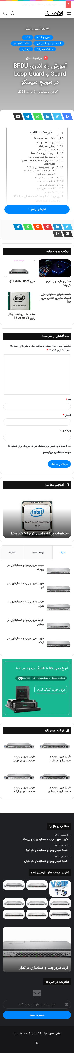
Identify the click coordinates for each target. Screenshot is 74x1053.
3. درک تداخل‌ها (47, 185)
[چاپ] (56, 234)
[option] (37, 515)
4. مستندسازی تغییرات (44, 188)
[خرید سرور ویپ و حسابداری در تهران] (58, 607)
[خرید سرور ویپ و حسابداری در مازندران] (60, 914)
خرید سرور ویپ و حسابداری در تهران (25, 603)
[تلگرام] (27, 116)
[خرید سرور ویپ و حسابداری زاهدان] (14, 903)
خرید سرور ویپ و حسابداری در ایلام (25, 640)
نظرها (12, 552)
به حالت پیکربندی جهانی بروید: (42, 157)
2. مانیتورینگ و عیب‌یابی (44, 181)
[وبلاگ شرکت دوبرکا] (53, 13)
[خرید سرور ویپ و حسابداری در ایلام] (58, 644)
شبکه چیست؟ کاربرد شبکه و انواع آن (44, 533)
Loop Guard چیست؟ (46, 139)
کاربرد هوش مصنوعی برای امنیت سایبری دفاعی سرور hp (56, 298)
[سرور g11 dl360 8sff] (19, 268)
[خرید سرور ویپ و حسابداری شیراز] (37, 914)
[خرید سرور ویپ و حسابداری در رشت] (14, 885)
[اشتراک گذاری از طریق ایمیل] (17, 116)
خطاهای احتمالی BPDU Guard (43, 205)
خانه (43, 29)
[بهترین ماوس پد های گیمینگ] (55, 268)
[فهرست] (69, 15)
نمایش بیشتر (38, 209)
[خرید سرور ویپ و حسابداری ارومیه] (60, 888)
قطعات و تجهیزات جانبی (48, 43)
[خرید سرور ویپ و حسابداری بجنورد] (37, 885)
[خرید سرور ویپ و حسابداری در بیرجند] (58, 571)
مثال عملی (49, 192)
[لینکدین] (46, 116)
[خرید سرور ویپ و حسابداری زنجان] (37, 903)
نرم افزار (26, 49)
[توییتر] (56, 116)
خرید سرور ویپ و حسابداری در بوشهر (43, 4)
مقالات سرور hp (45, 49)
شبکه (27, 37)
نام (68, 400)
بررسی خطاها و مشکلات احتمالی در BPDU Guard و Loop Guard (36, 198)
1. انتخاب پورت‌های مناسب (43, 177)
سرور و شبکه (32, 29)
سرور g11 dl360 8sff (22, 281)
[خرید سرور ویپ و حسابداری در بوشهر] (58, 625)
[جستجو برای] (5, 15)
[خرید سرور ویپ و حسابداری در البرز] (58, 589)
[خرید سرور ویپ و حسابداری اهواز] (60, 903)
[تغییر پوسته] (12, 15)
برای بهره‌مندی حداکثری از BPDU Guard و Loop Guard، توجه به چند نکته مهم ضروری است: (39, 171)
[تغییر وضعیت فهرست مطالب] (58, 132)
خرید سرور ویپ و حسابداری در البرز (25, 585)
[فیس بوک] (66, 116)
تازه (63, 552)
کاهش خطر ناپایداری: (45, 149)
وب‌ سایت (65, 430)
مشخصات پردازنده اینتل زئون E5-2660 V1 (21, 316)
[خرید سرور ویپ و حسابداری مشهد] (14, 914)
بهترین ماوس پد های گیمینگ (58, 283)
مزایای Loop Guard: (46, 142)
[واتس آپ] (36, 116)
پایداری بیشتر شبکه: (46, 146)
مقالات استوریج (21, 43)
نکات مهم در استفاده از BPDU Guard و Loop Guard (38, 162)
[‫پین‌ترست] (46, 227)
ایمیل (67, 415)
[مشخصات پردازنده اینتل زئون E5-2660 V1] (19, 301)
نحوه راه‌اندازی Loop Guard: (43, 153)
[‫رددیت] (36, 227)
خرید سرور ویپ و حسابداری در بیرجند (25, 567)
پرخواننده (38, 552)
